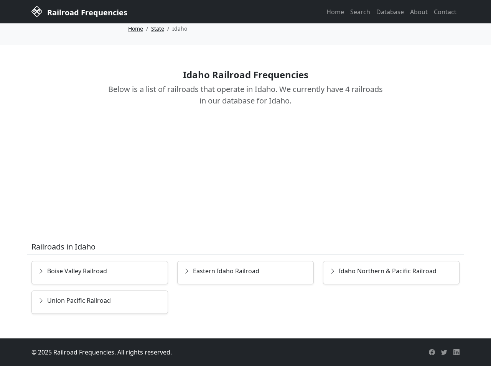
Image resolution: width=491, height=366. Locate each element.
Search (360, 12)
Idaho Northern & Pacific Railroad (388, 271)
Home (335, 12)
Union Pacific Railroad (79, 300)
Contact (445, 12)
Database (390, 12)
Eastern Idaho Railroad (226, 271)
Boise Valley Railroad (77, 271)
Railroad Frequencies (86, 12)
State (157, 28)
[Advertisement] (245, 179)
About (419, 12)
